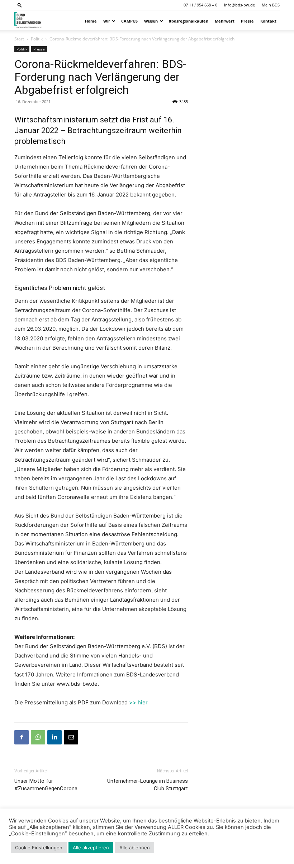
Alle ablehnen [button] (134, 847)
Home (91, 21)
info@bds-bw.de (239, 5)
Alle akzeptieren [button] (91, 847)
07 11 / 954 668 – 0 (200, 5)
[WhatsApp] (38, 737)
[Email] (71, 737)
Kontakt (268, 21)
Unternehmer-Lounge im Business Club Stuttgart (147, 785)
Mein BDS (271, 5)
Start (19, 39)
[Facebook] (21, 737)
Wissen (151, 21)
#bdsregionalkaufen (188, 21)
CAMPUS (129, 21)
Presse (247, 21)
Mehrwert (224, 21)
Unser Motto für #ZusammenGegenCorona (45, 785)
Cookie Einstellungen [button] (38, 847)
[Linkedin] (54, 737)
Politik (37, 39)
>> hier (138, 702)
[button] (19, 5)
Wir (106, 21)
